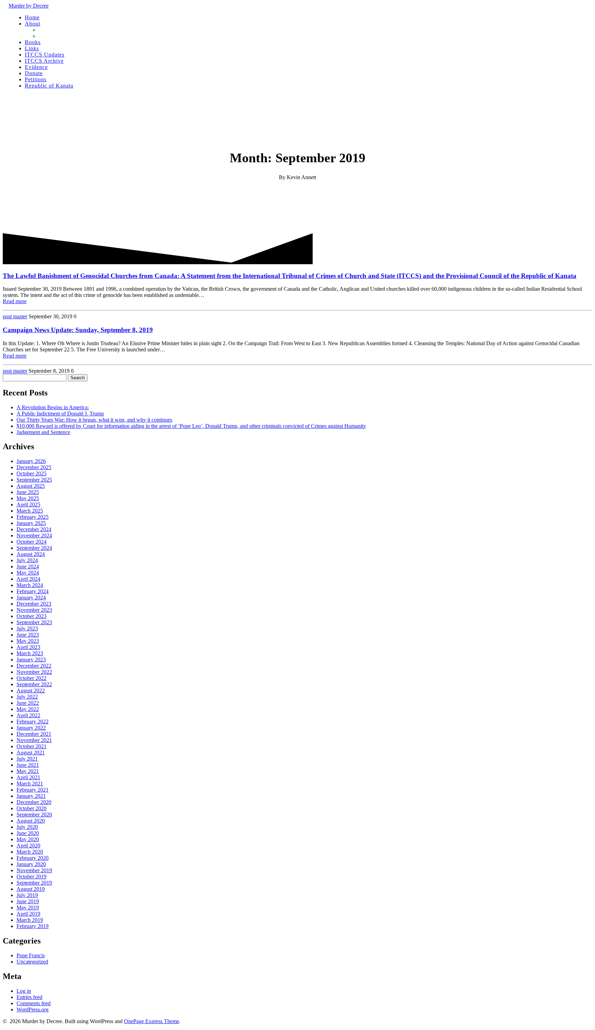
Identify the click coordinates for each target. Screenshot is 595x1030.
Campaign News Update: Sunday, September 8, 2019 (78, 329)
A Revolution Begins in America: (53, 407)
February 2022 (33, 721)
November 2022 (34, 672)
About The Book (57, 30)
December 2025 (34, 467)
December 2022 (34, 666)
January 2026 (31, 461)
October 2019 (31, 876)
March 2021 (30, 783)
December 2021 (34, 734)
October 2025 (31, 473)
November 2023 (34, 610)
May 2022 (28, 709)
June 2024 (28, 566)
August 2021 (31, 752)
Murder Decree (29, 6)
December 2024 (34, 529)
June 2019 (28, 901)
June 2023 (28, 635)
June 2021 (28, 765)
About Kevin (53, 36)
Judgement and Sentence (43, 432)
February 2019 (33, 926)
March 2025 (30, 511)
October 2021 (31, 746)
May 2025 (28, 498)
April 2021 (28, 777)
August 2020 (31, 821)
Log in (24, 991)
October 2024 (31, 542)
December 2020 (34, 802)
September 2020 (34, 814)
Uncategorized (32, 962)
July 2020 (27, 827)
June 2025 (28, 492)
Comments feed (34, 1003)
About (32, 24)
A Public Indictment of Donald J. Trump (60, 413)
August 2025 (31, 486)
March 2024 (30, 585)
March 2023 (30, 653)
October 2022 (31, 678)
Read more (15, 301)
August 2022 (31, 690)
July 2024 (27, 560)
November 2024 (34, 535)
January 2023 (31, 659)
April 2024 (28, 579)
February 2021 (33, 790)
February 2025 (33, 517)
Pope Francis (31, 955)
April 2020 (28, 845)
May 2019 (28, 907)
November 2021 (34, 740)
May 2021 (28, 771)
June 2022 (28, 703)
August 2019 (31, 889)
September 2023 (34, 622)
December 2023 (34, 604)
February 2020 (33, 858)
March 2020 (30, 852)
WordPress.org (33, 1009)
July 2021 (27, 759)
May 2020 (28, 839)
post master (15, 316)
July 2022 (27, 697)
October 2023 (31, 616)
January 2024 (31, 597)
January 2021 (31, 796)
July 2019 (27, 895)
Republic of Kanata (49, 86)
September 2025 (34, 480)
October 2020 (31, 808)
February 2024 (33, 591)
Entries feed (29, 997)
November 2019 (34, 870)
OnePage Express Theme (151, 1021)
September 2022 (34, 684)
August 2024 (31, 554)
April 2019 (28, 914)
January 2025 (31, 523)
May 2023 (28, 641)
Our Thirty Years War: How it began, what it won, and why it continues (94, 420)
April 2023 (28, 647)
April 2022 (28, 715)
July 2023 (27, 628)
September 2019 (34, 883)
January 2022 (31, 728)
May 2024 (28, 573)
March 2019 (30, 920)
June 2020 (28, 833)
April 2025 (28, 504)
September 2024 (34, 548)
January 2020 (31, 864)
